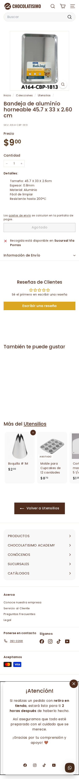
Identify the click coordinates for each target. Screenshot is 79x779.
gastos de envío (20, 215)
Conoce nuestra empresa (23, 602)
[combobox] (39, 17)
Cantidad (12, 155)
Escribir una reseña (39, 305)
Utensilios (44, 95)
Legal (7, 620)
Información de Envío (22, 255)
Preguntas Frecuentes (19, 614)
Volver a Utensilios (42, 508)
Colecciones (24, 95)
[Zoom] (63, 84)
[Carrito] (63, 6)
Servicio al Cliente (17, 608)
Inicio (8, 95)
